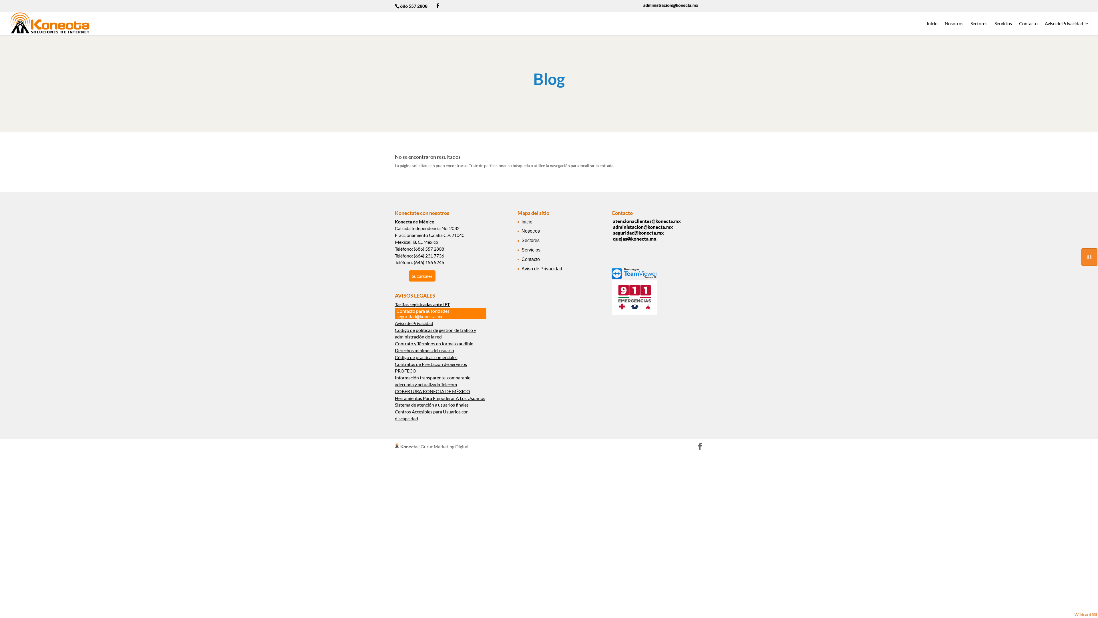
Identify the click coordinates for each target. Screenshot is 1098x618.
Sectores (978, 23)
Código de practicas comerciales (426, 357)
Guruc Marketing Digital (444, 446)
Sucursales (422, 276)
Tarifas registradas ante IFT (422, 304)
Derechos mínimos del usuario (424, 350)
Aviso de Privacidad (1064, 23)
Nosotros (954, 23)
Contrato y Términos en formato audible (434, 343)
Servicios (1003, 23)
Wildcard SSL (1086, 614)
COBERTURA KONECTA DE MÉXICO (432, 391)
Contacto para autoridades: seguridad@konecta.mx (424, 313)
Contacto (1028, 23)
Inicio (932, 23)
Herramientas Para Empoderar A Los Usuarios (440, 398)
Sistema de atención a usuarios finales (432, 404)
